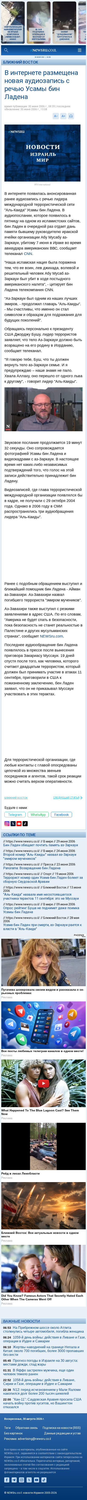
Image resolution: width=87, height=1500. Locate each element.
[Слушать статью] (75, 116)
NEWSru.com (51, 636)
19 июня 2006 (64, 874)
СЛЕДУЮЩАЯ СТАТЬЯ (66, 797)
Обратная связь (26, 1427)
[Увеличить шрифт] (63, 116)
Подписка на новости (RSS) (62, 1427)
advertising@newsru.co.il (34, 1438)
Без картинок (13, 1433)
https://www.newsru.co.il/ (23, 841)
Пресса (48, 864)
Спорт (47, 874)
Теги (7, 1427)
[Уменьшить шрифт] (56, 116)
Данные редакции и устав (62, 1433)
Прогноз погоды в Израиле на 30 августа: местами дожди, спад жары (40, 1362)
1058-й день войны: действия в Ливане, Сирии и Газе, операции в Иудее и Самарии (39, 1382)
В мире (48, 841)
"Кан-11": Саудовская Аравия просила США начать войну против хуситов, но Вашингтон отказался (42, 1403)
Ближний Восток (20, 62)
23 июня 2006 (66, 864)
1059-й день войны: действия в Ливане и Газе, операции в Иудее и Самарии (44, 1339)
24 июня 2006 (65, 851)
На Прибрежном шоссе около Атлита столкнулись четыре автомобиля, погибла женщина (43, 1329)
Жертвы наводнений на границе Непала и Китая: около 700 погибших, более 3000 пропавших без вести (43, 1350)
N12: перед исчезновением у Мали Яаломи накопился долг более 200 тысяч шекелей (42, 1391)
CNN (28, 254)
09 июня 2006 (65, 904)
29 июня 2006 (65, 841)
